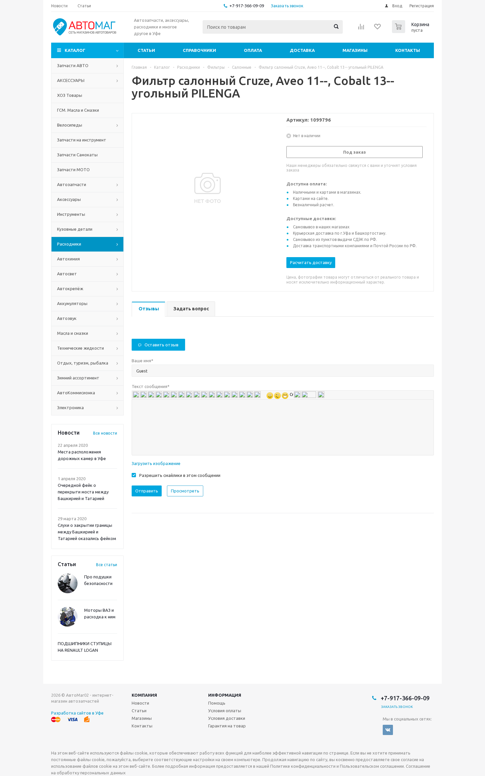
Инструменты (71, 214)
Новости (140, 703)
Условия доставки (226, 718)
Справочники (199, 50)
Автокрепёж (70, 288)
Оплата (253, 50)
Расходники (69, 244)
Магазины (355, 50)
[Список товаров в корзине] (411, 31)
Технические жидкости (80, 348)
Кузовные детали (74, 229)
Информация (224, 695)
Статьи (146, 50)
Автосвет (67, 273)
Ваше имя (142, 360)
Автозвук (67, 318)
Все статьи (106, 565)
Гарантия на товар (227, 725)
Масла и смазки (72, 333)
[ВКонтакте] (388, 730)
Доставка (302, 50)
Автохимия (68, 258)
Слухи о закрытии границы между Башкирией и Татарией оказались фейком (87, 532)
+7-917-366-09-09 (246, 5)
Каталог (75, 50)
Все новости (105, 433)
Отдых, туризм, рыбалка (82, 363)
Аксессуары (69, 199)
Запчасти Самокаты (77, 154)
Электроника (70, 407)
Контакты (407, 50)
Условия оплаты (224, 710)
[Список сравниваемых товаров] (361, 28)
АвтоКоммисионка (76, 392)
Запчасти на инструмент (81, 139)
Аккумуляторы (72, 303)
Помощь (216, 703)
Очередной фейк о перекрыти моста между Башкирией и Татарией (83, 492)
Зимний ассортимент (78, 377)
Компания (144, 695)
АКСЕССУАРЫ (70, 80)
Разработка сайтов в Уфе (77, 713)
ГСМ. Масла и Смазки (78, 110)
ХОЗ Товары (69, 95)
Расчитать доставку (311, 262)
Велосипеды (69, 125)
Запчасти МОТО (73, 169)
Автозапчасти (71, 184)
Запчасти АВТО (72, 65)
